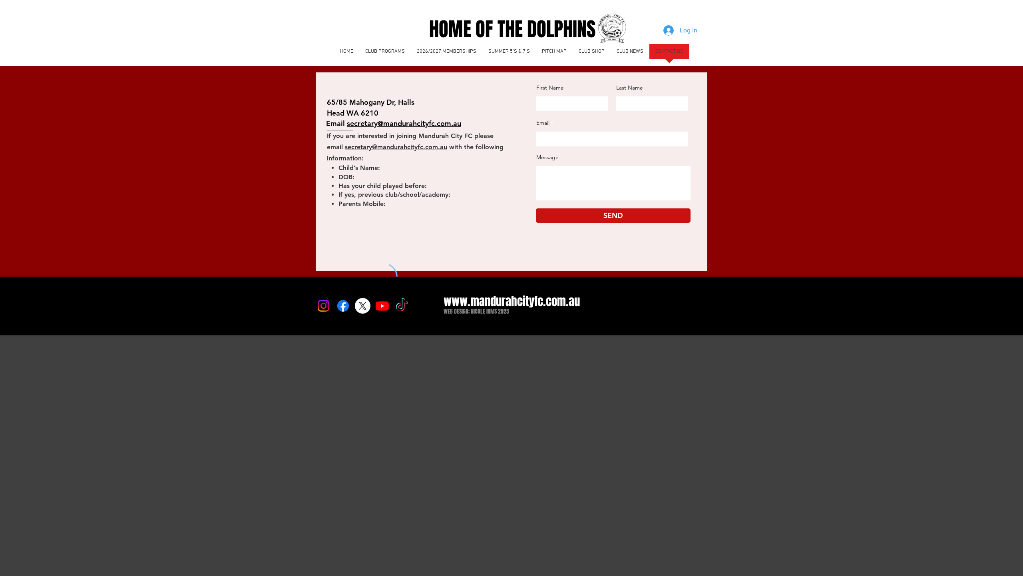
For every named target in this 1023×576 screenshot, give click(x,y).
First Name (550, 87)
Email (542, 123)
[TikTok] (402, 306)
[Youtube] (382, 306)
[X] (362, 306)
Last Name (629, 87)
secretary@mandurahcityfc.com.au (396, 147)
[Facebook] (343, 306)
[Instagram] (323, 306)
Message (547, 157)
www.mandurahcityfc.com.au (512, 301)
